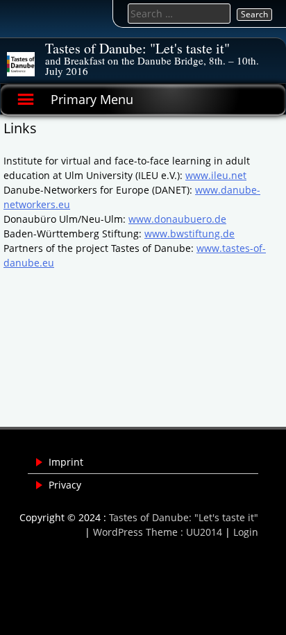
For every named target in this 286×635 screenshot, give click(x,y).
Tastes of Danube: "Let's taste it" (137, 48)
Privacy (65, 484)
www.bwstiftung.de (189, 233)
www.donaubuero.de (177, 219)
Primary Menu (92, 99)
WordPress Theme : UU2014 (157, 532)
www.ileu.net (215, 175)
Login (245, 532)
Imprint (66, 461)
